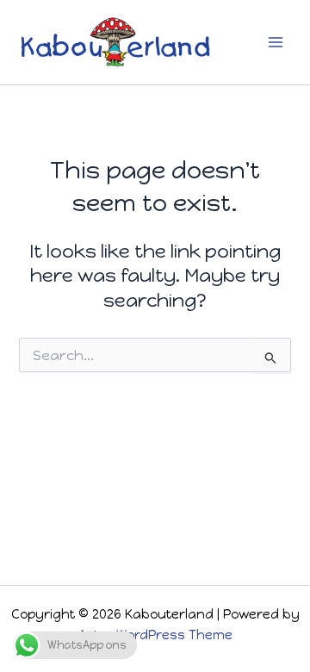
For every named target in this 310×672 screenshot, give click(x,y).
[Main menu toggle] (275, 42)
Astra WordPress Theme (155, 635)
